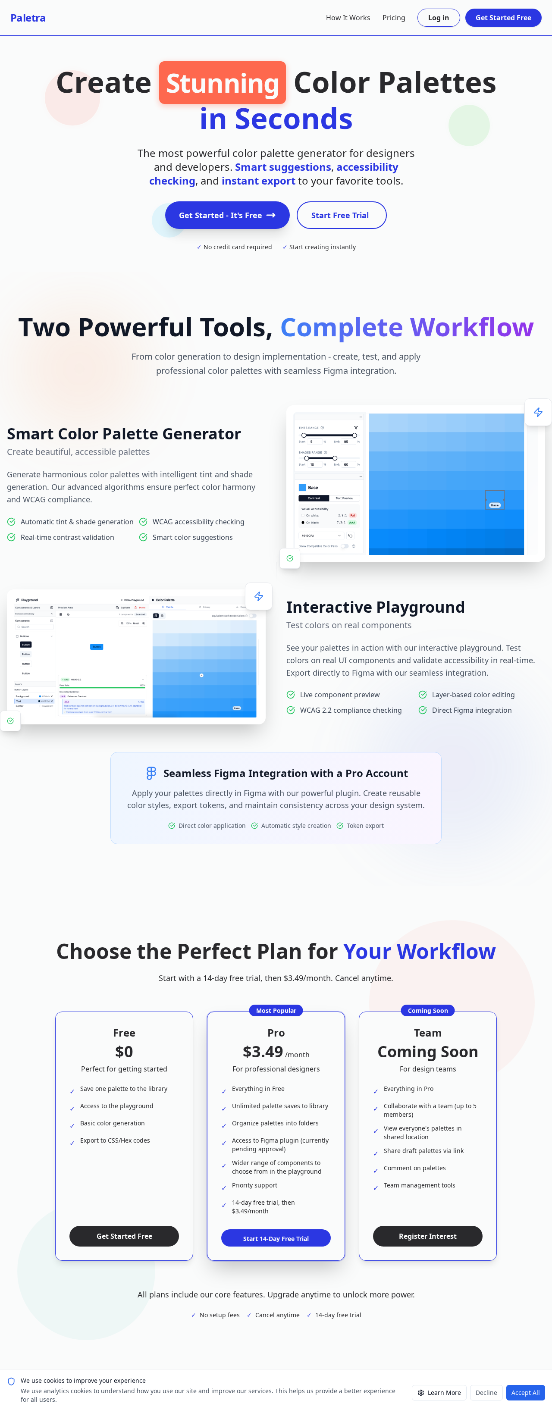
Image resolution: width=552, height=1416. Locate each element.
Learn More (444, 1392)
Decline (486, 1392)
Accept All (525, 1392)
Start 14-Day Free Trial (276, 1238)
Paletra (28, 18)
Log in (438, 17)
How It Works (348, 17)
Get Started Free (503, 17)
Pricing (394, 17)
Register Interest (428, 1236)
